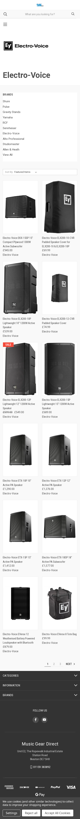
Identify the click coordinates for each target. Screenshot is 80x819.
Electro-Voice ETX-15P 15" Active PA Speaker (17, 559)
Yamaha (8, 117)
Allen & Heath (11, 149)
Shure (6, 101)
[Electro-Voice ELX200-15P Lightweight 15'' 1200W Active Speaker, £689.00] (60, 369)
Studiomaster (11, 144)
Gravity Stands (11, 112)
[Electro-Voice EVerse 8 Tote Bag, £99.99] (60, 603)
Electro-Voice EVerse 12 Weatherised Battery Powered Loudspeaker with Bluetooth (19, 638)
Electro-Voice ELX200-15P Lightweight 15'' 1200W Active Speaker (58, 404)
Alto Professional (13, 139)
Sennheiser (9, 128)
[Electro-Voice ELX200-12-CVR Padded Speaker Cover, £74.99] (60, 288)
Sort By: (9, 172)
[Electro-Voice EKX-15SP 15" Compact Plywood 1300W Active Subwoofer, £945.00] (20, 207)
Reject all (31, 813)
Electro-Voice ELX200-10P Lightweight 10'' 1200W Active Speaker (19, 323)
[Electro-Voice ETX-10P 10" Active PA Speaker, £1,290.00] (20, 450)
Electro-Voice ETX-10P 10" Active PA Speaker (17, 483)
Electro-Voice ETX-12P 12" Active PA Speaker (56, 483)
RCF (5, 122)
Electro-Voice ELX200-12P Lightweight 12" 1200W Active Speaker (19, 404)
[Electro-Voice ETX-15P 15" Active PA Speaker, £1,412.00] (20, 527)
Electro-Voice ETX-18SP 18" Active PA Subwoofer (57, 559)
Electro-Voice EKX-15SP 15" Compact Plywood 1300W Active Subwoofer (18, 242)
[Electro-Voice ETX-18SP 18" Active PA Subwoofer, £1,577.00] (60, 527)
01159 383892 (41, 767)
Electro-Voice (11, 133)
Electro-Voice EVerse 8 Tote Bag (59, 634)
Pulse (6, 106)
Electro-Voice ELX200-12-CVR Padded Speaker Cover (58, 321)
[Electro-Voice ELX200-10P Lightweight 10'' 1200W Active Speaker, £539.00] (20, 288)
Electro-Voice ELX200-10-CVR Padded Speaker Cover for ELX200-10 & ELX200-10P (58, 242)
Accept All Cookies (57, 813)
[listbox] (26, 172)
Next (69, 664)
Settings (11, 813)
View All (7, 154)
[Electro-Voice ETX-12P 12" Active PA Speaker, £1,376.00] (60, 450)
